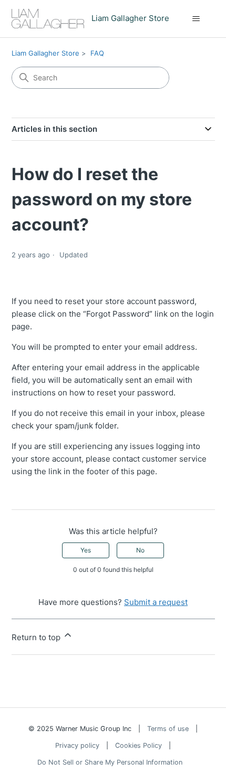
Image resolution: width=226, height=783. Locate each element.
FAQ (97, 53)
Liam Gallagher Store (45, 53)
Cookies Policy (138, 745)
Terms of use (168, 729)
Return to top (37, 637)
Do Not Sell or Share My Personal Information (109, 762)
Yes (85, 550)
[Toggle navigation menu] (196, 19)
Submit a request (156, 602)
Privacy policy (77, 745)
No (140, 550)
